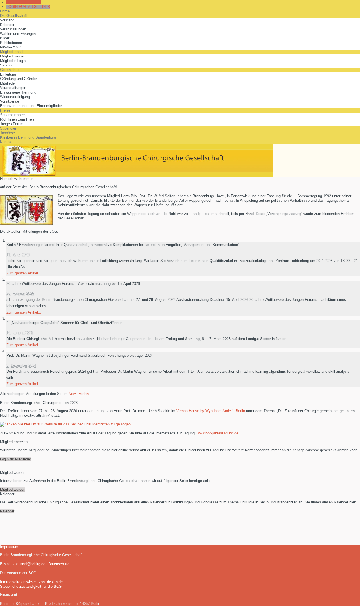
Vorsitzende (9, 101)
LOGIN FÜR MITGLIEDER (28, 7)
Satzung (7, 65)
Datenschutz (58, 564)
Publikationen (11, 43)
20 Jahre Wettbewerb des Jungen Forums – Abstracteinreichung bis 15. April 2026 (73, 283)
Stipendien (8, 128)
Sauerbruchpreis (13, 115)
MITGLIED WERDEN (23, 2)
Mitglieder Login (13, 61)
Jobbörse (7, 133)
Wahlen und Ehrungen (18, 34)
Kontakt (6, 142)
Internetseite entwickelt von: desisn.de (31, 582)
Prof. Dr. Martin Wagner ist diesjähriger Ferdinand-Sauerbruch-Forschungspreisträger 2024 (79, 355)
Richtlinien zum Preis (17, 119)
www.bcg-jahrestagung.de (217, 433)
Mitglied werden (12, 56)
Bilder (4, 38)
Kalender (7, 25)
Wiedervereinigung (15, 97)
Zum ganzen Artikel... (23, 273)
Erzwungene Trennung (18, 92)
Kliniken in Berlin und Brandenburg (28, 137)
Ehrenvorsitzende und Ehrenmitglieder (31, 106)
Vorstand (7, 20)
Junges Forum (11, 124)
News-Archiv (10, 47)
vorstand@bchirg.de (29, 564)
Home (5, 11)
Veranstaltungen (13, 29)
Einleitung (8, 74)
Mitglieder (8, 83)
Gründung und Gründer (18, 79)
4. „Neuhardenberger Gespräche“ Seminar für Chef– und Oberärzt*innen (64, 323)
